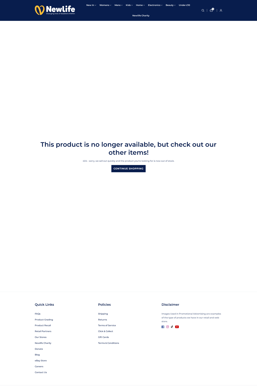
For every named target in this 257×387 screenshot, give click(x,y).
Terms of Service (107, 325)
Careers (39, 366)
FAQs (37, 314)
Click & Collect (105, 331)
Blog (37, 354)
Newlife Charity (140, 15)
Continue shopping (128, 168)
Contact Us (41, 372)
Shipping (103, 314)
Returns (102, 319)
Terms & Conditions (108, 343)
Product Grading (44, 319)
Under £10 (184, 5)
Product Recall (43, 325)
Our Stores (40, 337)
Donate (39, 349)
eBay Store (41, 360)
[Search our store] (204, 10)
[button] (90, 5)
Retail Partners (43, 331)
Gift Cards (103, 337)
